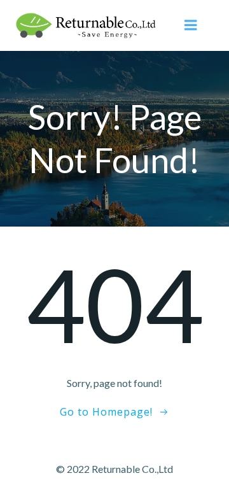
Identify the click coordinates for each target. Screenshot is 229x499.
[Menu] (191, 25)
